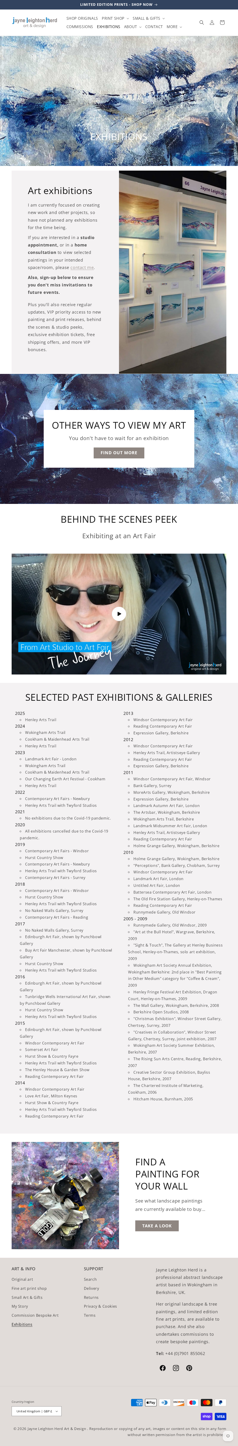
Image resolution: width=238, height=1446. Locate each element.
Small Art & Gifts (27, 1297)
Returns (91, 1297)
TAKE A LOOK (157, 1226)
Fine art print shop (29, 1288)
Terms (90, 1315)
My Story (20, 1306)
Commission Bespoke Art (35, 1315)
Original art (22, 1279)
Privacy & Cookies (100, 1306)
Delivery (91, 1288)
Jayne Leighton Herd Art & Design (57, 1428)
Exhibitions (22, 1324)
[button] (115, 18)
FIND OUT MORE (119, 453)
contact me (82, 267)
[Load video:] (119, 614)
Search (90, 1279)
